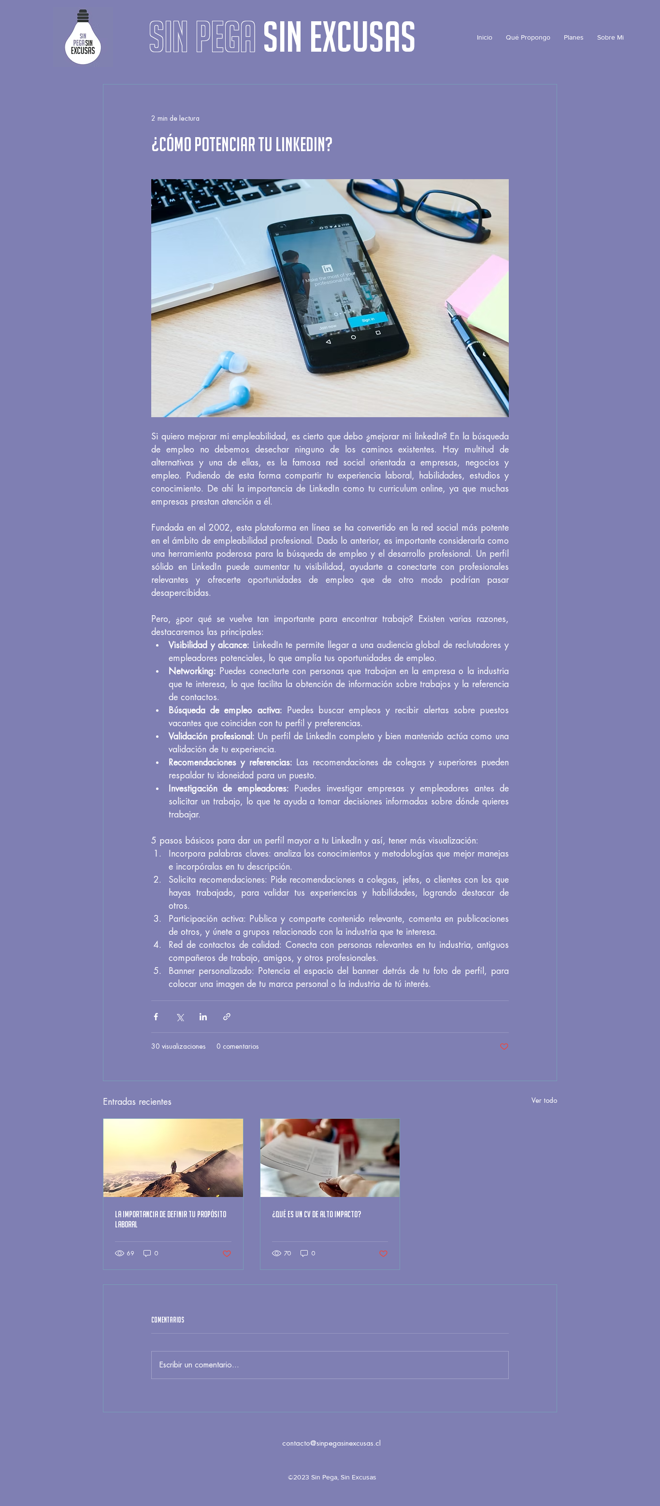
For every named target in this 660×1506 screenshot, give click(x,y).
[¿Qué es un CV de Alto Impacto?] (330, 1158)
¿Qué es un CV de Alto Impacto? (316, 1214)
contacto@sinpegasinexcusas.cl (331, 1443)
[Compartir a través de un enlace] (226, 1016)
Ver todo (544, 1100)
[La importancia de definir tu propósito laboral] (173, 1158)
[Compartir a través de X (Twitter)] (179, 1016)
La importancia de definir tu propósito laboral (170, 1219)
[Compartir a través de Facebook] (155, 1016)
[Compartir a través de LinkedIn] (203, 1016)
